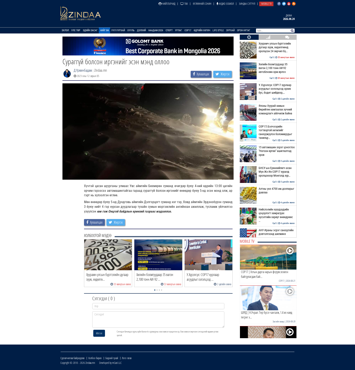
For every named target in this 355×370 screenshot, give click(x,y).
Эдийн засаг (90, 30)
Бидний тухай (111, 358)
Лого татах (127, 358)
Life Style (218, 30)
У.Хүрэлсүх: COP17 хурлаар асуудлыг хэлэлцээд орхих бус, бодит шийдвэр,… (277, 88)
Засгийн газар (278, 321)
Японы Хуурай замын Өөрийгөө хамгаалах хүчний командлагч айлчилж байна (277, 109)
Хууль (131, 30)
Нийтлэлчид (168, 4)
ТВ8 (186, 4)
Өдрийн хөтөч (202, 30)
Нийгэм (104, 30)
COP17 (187, 30)
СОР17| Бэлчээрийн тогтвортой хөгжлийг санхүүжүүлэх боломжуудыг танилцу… (277, 132)
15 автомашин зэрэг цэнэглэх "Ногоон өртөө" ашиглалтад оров (277, 151)
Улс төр (75, 30)
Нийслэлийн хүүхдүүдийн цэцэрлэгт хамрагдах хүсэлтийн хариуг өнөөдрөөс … (277, 215)
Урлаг (178, 30)
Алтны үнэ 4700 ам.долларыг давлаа (277, 190)
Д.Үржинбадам (83, 70)
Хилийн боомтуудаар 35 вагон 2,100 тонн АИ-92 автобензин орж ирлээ (277, 68)
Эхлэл (65, 30)
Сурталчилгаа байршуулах (72, 358)
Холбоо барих (95, 358)
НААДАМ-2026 (155, 30)
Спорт (169, 30)
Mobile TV (266, 4)
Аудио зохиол (226, 4)
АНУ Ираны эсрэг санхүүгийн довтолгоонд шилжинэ (277, 232)
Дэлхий (141, 30)
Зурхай (230, 30)
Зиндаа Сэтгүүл (247, 4)
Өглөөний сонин (202, 4)
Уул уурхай (118, 30)
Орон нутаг (243, 30)
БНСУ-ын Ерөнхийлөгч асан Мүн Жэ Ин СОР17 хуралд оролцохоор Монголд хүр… (277, 171)
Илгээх (99, 333)
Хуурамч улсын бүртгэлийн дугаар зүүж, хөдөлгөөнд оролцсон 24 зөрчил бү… (277, 47)
